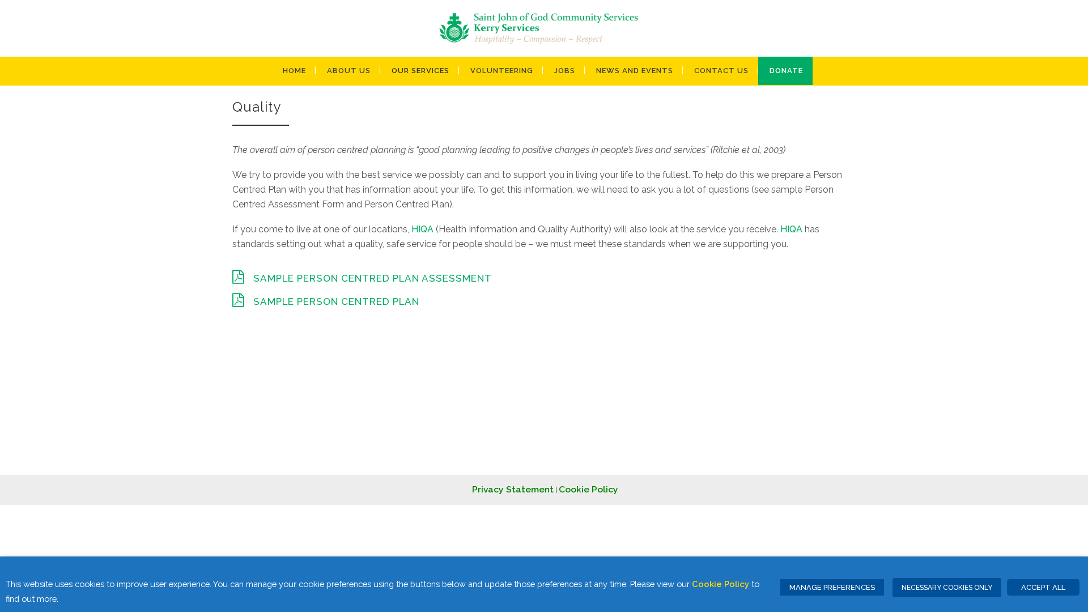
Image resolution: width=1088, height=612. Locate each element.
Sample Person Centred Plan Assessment (372, 278)
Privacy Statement (513, 489)
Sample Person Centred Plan (336, 301)
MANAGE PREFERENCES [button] (832, 587)
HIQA (422, 229)
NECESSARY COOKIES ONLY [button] (947, 588)
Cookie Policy (588, 489)
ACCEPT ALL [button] (1043, 587)
